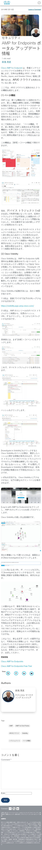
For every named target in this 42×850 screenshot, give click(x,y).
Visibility (25, 733)
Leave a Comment (34, 9)
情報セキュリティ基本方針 (13, 814)
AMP (11, 726)
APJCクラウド (14, 733)
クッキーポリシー (34, 814)
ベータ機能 (26, 741)
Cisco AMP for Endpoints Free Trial (16, 666)
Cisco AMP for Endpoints (12, 662)
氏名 (3, 793)
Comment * (6, 760)
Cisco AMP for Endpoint (11, 68)
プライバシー (24, 814)
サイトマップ (33, 812)
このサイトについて (24, 812)
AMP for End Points (22, 726)
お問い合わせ (4, 812)
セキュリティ (11, 37)
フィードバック (13, 812)
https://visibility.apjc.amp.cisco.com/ (17, 306)
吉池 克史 (6, 62)
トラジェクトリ (14, 741)
